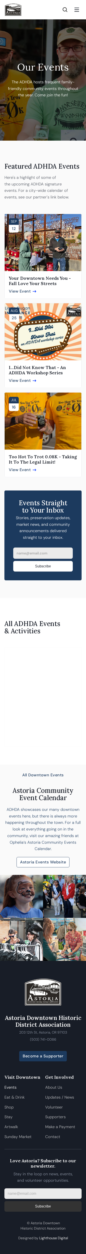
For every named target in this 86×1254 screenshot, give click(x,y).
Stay (8, 1117)
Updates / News (59, 1097)
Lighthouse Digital (53, 1238)
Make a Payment (60, 1126)
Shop (9, 1107)
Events (10, 1087)
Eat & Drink (14, 1097)
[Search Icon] (65, 10)
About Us (53, 1087)
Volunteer (54, 1107)
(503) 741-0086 (43, 1039)
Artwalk (11, 1126)
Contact (52, 1136)
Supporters (55, 1117)
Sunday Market (18, 1136)
